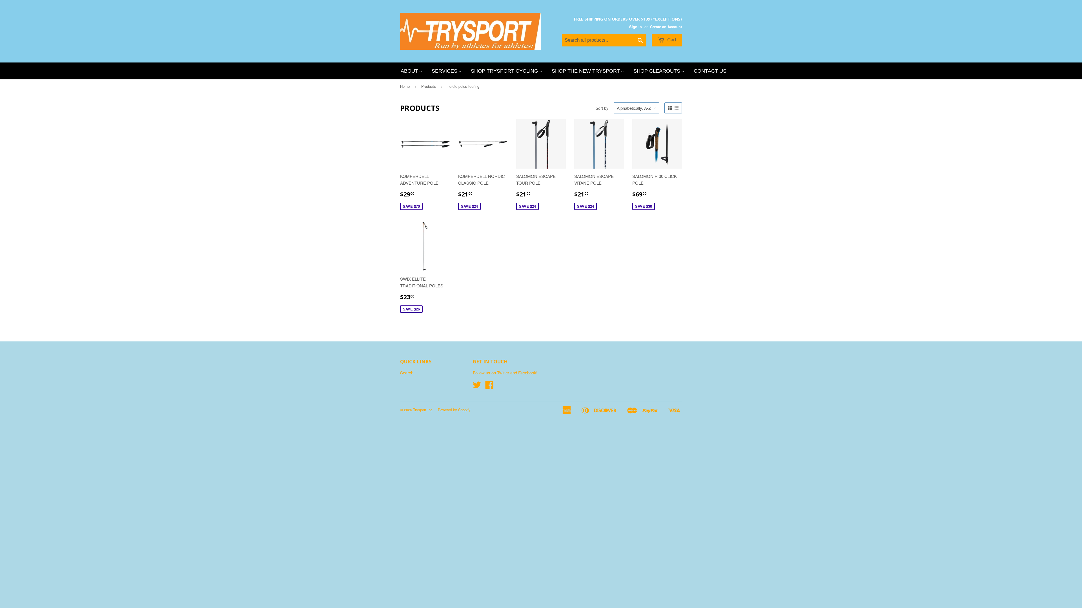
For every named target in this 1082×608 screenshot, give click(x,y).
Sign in (635, 26)
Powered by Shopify (454, 409)
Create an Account (666, 26)
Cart (671, 40)
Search (406, 372)
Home (405, 86)
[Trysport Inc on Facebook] (489, 386)
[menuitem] (411, 70)
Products (428, 86)
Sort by (602, 108)
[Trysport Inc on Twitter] (477, 386)
